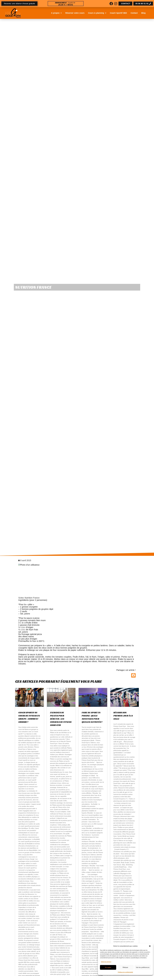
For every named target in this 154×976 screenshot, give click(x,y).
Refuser (125, 967)
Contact (134, 13)
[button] (150, 946)
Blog (143, 13)
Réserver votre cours (74, 13)
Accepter (108, 967)
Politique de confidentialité (125, 972)
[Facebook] (111, 3)
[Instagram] (115, 3)
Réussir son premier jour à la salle (123, 715)
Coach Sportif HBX (118, 13)
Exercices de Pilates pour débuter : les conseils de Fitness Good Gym (60, 718)
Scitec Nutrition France (28, 598)
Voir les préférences (142, 967)
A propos (55, 13)
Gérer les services (106, 962)
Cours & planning (96, 13)
